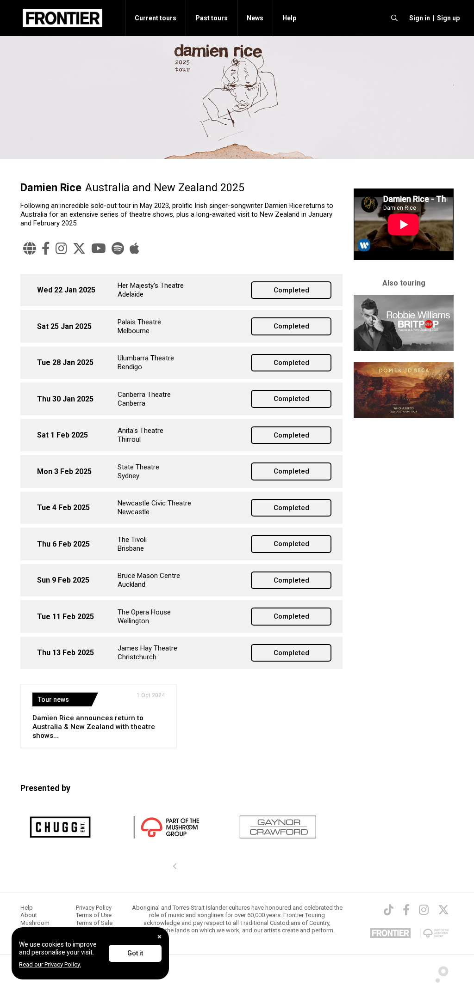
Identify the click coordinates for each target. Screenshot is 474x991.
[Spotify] (118, 248)
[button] (418, 18)
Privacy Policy (94, 907)
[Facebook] (46, 248)
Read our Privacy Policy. (50, 964)
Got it (135, 953)
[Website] (29, 248)
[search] (394, 18)
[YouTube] (98, 248)
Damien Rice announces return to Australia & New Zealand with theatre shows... (93, 727)
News (255, 18)
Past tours (211, 18)
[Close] (159, 937)
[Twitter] (79, 248)
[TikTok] (388, 909)
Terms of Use (94, 915)
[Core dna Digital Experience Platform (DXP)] (438, 971)
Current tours (155, 18)
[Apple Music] (134, 248)
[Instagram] (61, 248)
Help (289, 18)
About (28, 915)
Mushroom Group (35, 926)
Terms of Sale (94, 922)
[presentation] (175, 867)
